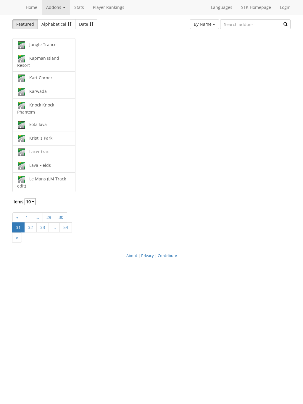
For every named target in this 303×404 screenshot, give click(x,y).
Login (285, 7)
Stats (79, 7)
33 (42, 227)
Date (84, 24)
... (37, 217)
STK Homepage (256, 7)
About (131, 255)
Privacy (147, 255)
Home (31, 7)
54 (65, 227)
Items (18, 201)
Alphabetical (54, 24)
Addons (54, 7)
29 (48, 217)
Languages (221, 7)
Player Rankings (108, 7)
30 (61, 217)
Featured (25, 24)
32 (30, 227)
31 (18, 227)
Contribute (167, 255)
